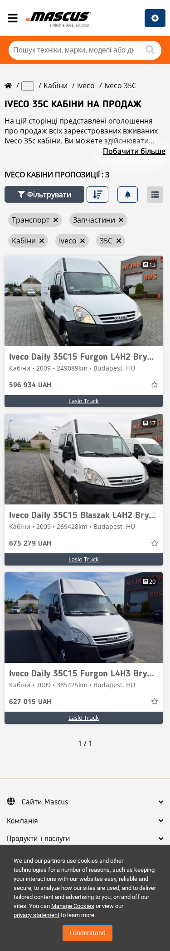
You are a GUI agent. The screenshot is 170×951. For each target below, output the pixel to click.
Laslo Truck (83, 401)
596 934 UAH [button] (30, 385)
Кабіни (56, 85)
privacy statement (36, 915)
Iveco (86, 85)
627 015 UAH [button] (30, 702)
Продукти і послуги (38, 839)
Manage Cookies (72, 906)
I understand (87, 933)
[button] (44, 194)
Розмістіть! (155, 18)
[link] (84, 301)
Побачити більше (134, 151)
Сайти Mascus (45, 802)
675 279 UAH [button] (30, 543)
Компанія (22, 821)
